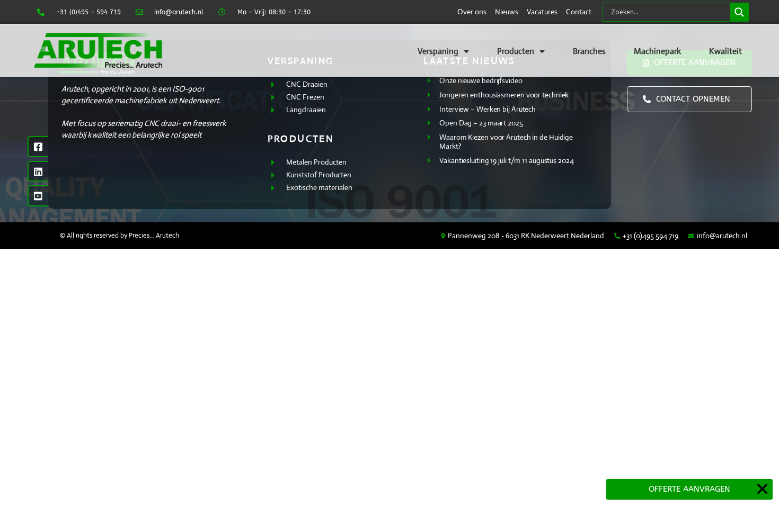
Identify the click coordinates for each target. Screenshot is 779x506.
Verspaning (438, 51)
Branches (589, 51)
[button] (762, 489)
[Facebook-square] (38, 146)
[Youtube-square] (38, 195)
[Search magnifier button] (739, 12)
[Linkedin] (38, 171)
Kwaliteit (725, 51)
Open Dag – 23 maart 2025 (481, 123)
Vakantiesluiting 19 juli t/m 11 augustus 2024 (506, 160)
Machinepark (657, 51)
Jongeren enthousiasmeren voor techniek (504, 95)
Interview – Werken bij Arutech (487, 109)
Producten (515, 51)
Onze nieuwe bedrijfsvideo (481, 80)
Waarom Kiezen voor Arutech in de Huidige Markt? (506, 141)
